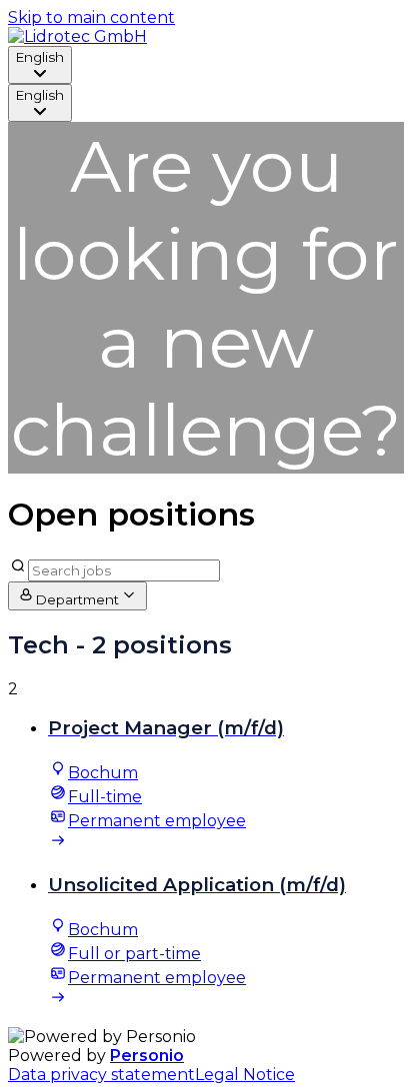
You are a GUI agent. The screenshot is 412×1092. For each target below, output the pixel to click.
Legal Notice (245, 1074)
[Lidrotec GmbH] (77, 36)
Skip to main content (91, 17)
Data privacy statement (101, 1074)
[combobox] (40, 65)
